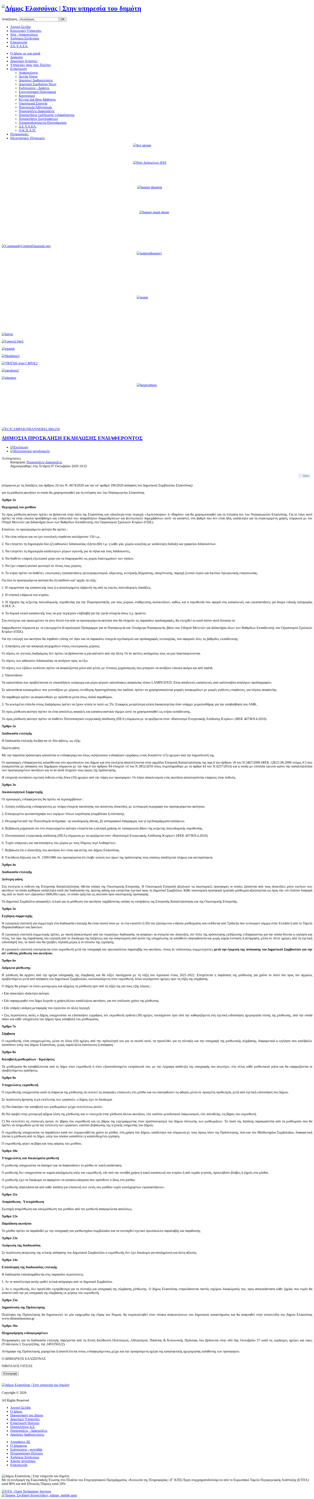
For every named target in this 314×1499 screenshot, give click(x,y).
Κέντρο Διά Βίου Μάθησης (37, 99)
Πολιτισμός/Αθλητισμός (35, 107)
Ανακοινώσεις (28, 72)
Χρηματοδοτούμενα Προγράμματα (42, 122)
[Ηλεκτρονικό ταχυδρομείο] (30, 451)
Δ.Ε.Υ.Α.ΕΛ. (19, 46)
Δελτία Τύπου (28, 76)
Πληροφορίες (19, 134)
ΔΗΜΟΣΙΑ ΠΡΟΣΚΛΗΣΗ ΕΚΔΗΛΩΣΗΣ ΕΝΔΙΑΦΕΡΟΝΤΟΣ (72, 438)
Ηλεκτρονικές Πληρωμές (27, 138)
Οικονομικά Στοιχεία (33, 103)
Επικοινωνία (18, 42)
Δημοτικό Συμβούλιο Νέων (37, 84)
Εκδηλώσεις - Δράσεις (34, 88)
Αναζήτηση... (10, 19)
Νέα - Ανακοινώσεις (24, 34)
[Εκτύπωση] (19, 447)
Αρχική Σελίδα (20, 27)
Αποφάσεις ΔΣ (20, 1442)
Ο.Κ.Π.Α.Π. (27, 130)
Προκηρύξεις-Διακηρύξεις (36, 111)
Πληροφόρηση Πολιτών (26, 1453)
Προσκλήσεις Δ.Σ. (22, 1427)
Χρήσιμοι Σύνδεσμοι (24, 38)
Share (306, 476)
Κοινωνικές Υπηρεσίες (25, 31)
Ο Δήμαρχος (18, 1445)
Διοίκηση (16, 57)
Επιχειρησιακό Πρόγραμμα (37, 92)
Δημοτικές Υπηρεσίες (25, 1419)
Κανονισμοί (27, 96)
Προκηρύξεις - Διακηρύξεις (28, 1430)
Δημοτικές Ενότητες (24, 61)
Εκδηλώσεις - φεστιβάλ (26, 1449)
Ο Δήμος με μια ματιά (25, 53)
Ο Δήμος (16, 1411)
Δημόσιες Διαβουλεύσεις (36, 80)
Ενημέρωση (18, 69)
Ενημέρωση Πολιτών (25, 1423)
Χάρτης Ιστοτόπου (22, 1461)
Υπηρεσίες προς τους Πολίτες (30, 65)
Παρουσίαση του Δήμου (26, 1415)
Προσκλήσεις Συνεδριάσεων (38, 119)
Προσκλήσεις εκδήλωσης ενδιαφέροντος (47, 115)
